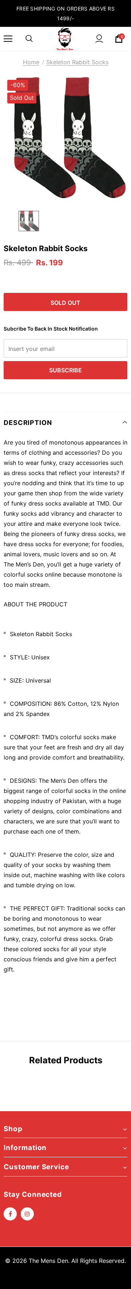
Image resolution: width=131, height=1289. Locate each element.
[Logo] (65, 39)
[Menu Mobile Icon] (8, 38)
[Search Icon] (29, 38)
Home (31, 62)
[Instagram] (27, 1213)
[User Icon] (99, 38)
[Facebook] (10, 1213)
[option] (65, 138)
